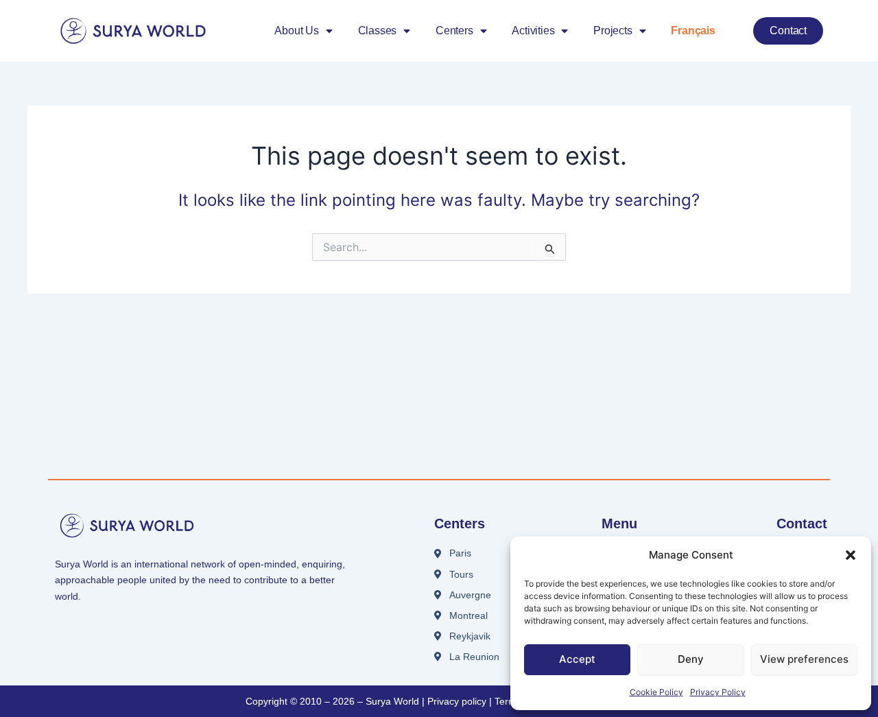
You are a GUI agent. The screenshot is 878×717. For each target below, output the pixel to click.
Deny (691, 659)
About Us (296, 30)
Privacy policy (456, 701)
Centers (454, 30)
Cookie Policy (656, 692)
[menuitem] (693, 31)
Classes (377, 30)
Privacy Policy (718, 692)
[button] (850, 555)
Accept (577, 659)
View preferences (804, 659)
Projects (612, 30)
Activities (533, 30)
